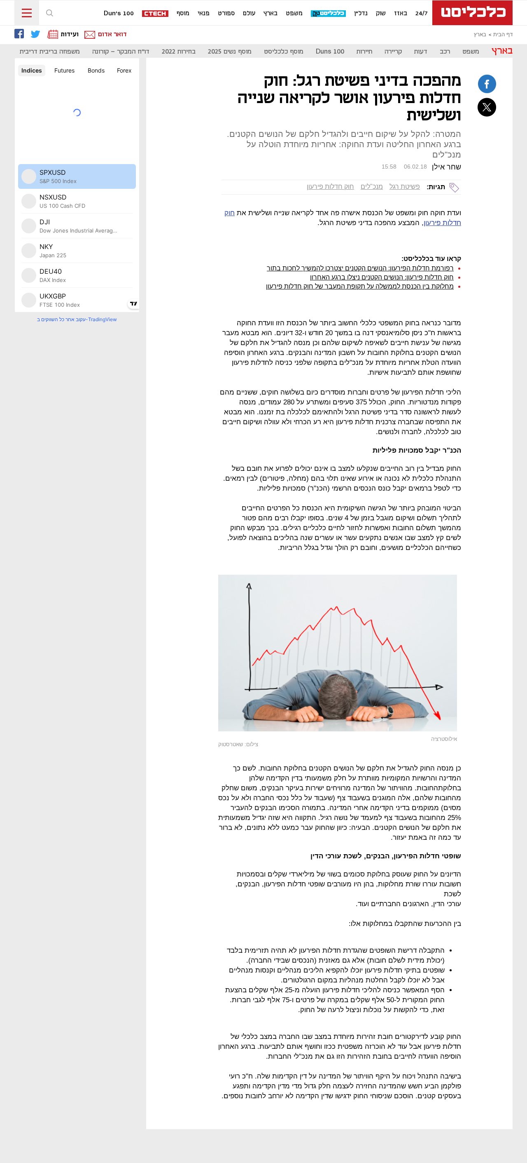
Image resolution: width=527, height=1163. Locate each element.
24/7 (421, 13)
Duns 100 (330, 52)
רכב (445, 52)
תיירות (364, 52)
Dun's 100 (119, 13)
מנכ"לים (372, 186)
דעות (420, 52)
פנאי (204, 13)
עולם (249, 13)
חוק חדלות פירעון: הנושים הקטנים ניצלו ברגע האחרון (382, 277)
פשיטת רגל (404, 186)
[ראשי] (472, 12)
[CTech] (155, 14)
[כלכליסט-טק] (328, 13)
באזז (400, 13)
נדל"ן (361, 13)
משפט (294, 13)
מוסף (183, 13)
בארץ (270, 13)
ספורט (226, 13)
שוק (381, 13)
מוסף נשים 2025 (230, 52)
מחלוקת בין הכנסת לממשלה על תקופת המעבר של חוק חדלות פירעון (360, 286)
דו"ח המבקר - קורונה (120, 52)
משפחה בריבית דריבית (50, 52)
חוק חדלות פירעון (330, 186)
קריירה (393, 52)
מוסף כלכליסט (283, 52)
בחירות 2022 (179, 52)
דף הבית (503, 35)
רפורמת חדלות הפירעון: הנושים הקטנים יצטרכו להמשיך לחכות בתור (360, 268)
